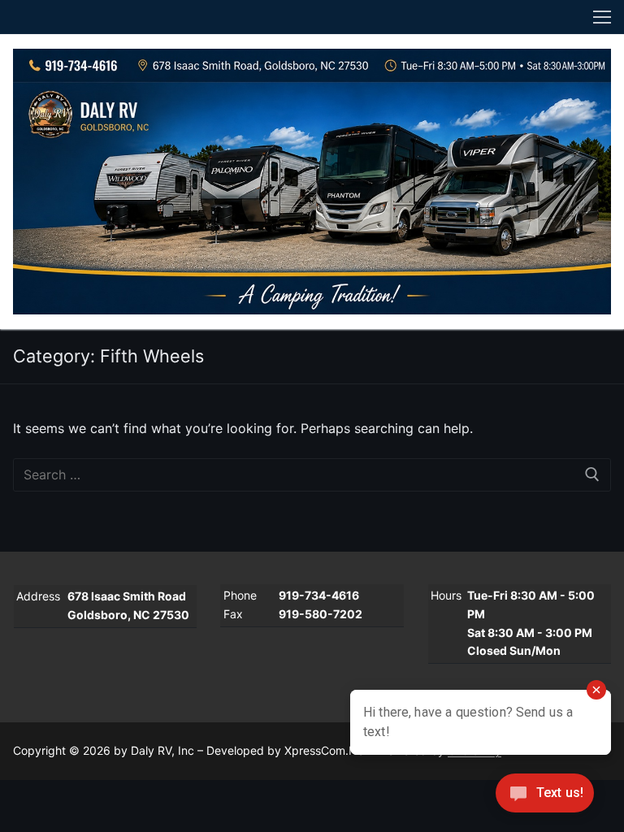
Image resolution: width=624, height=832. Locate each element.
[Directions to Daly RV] (252, 64)
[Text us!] (545, 795)
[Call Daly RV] (72, 64)
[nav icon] (602, 17)
